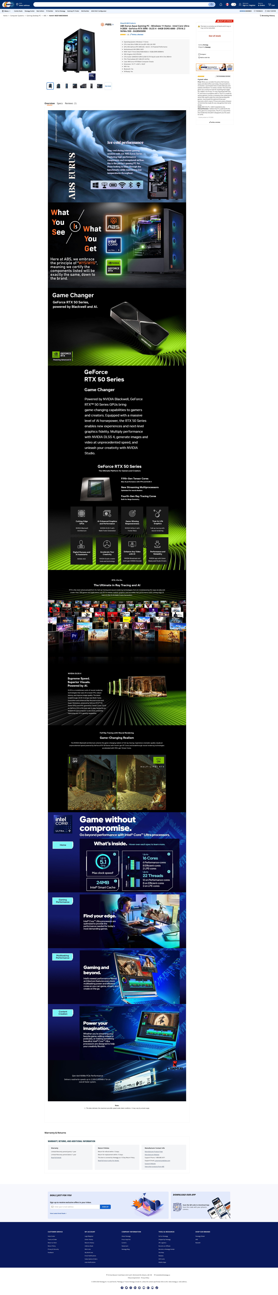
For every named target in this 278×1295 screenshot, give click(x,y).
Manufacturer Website (152, 1155)
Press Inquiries (126, 1239)
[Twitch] (148, 1288)
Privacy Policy (145, 1278)
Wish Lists (88, 1249)
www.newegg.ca (173, 1282)
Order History (89, 1239)
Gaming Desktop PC (34, 16)
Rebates (161, 1256)
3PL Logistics (162, 1243)
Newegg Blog (126, 1249)
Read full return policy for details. (108, 1161)
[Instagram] (131, 1288)
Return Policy (52, 1246)
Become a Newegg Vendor (167, 1249)
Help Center (51, 1236)
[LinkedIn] (135, 1288)
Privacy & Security (53, 1249)
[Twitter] (126, 1288)
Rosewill (197, 1243)
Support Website (150, 1164)
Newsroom (125, 1246)
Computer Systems (17, 16)
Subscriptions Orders (91, 1259)
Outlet (200, 117)
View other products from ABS (154, 1167)
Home (5, 16)
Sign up (105, 1207)
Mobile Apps (162, 1262)
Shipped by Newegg (164, 1239)
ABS (45, 16)
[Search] (211, 4)
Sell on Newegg (163, 1236)
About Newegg (126, 1236)
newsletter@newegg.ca (163, 1275)
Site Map (161, 1252)
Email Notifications (90, 1256)
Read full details (56, 1158)
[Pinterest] (139, 1288)
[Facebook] (122, 1288)
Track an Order (52, 1239)
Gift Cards (162, 1259)
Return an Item (52, 1243)
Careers (124, 1243)
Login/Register (89, 1236)
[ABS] (107, 24)
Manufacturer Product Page (154, 1152)
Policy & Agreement (134, 1278)
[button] (23, 4)
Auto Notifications (90, 1262)
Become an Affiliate (164, 1246)
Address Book (89, 1246)
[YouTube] (144, 1288)
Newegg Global (200, 1236)
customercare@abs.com (162, 1161)
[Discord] (152, 1288)
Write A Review (215, 122)
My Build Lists (89, 1252)
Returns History (89, 1243)
